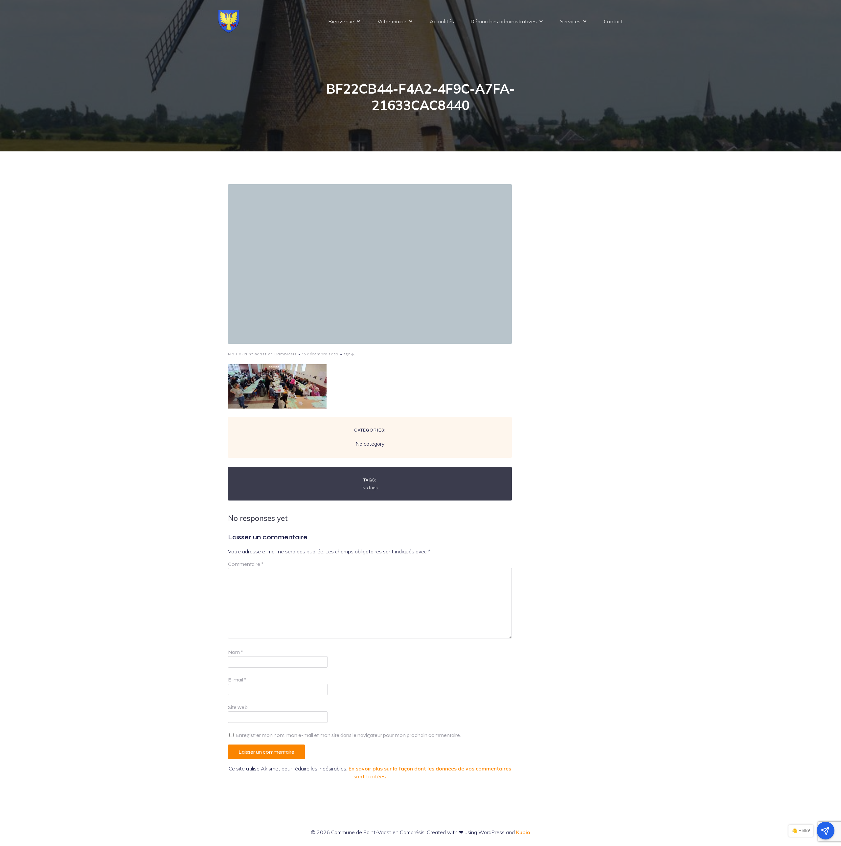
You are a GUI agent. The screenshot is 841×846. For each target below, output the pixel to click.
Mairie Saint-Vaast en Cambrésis (262, 354)
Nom (235, 652)
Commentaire (245, 564)
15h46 (349, 354)
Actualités (442, 21)
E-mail (237, 680)
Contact (613, 21)
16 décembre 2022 (320, 354)
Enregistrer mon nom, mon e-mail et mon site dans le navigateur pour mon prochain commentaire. (348, 735)
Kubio (523, 832)
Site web (238, 707)
